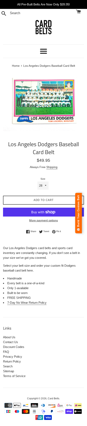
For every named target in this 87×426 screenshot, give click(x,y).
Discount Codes (13, 347)
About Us (9, 337)
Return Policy (12, 361)
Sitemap (8, 371)
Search (8, 366)
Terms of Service (14, 376)
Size (42, 179)
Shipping (51, 167)
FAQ (6, 351)
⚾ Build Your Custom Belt (78, 213)
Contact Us (10, 342)
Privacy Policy (12, 356)
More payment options (43, 220)
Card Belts (53, 398)
